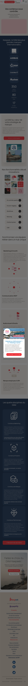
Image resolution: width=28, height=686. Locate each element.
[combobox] (22, 1)
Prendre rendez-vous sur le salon (14, 354)
